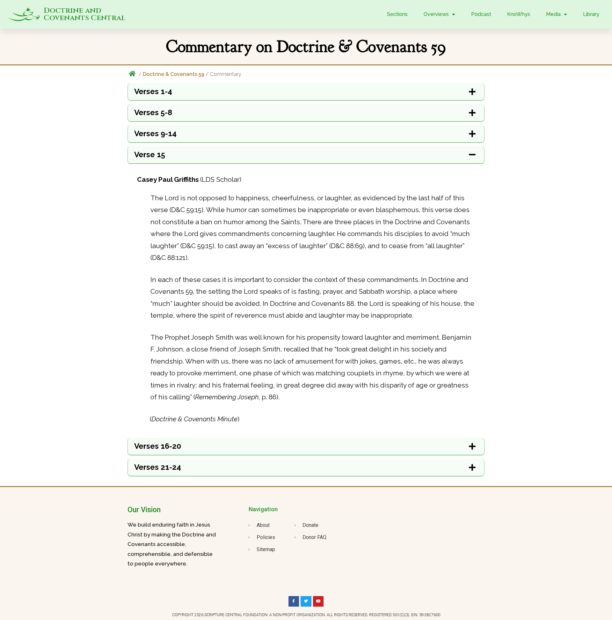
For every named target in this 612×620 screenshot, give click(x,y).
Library (591, 14)
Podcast (481, 14)
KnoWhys (518, 14)
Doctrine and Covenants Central (84, 14)
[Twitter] (306, 601)
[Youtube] (318, 601)
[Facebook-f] (293, 601)
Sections (397, 14)
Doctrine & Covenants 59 (173, 74)
